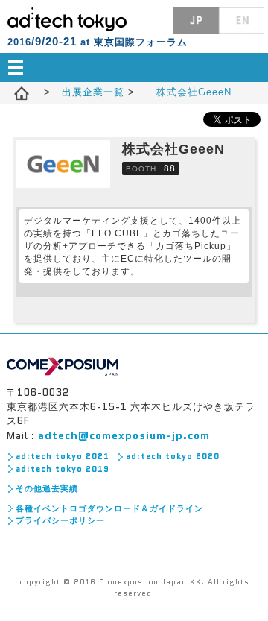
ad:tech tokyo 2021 (62, 456)
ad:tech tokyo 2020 (173, 456)
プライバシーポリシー (60, 520)
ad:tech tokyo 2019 (62, 469)
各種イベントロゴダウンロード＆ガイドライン (109, 508)
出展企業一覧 (95, 92)
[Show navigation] (134, 67)
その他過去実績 (47, 488)
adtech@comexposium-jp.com (124, 435)
